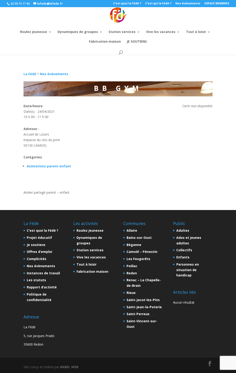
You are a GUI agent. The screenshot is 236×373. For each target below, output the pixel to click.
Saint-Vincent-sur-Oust (142, 324)
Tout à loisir (196, 32)
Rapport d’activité (42, 287)
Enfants (182, 257)
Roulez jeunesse (33, 32)
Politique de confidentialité (39, 297)
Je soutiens (36, 245)
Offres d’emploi (39, 251)
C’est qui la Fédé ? (158, 3)
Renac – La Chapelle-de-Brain (144, 283)
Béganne (134, 245)
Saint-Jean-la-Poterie (144, 307)
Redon (132, 273)
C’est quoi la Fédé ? (127, 3)
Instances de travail (43, 273)
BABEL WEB (69, 367)
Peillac (132, 266)
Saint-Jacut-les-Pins (143, 300)
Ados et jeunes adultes (188, 240)
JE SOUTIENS (137, 42)
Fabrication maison (105, 42)
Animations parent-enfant (49, 166)
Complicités (36, 259)
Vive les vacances (160, 32)
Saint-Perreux (138, 314)
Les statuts (36, 280)
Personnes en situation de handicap (187, 270)
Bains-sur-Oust (139, 237)
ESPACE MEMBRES (216, 3)
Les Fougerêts (138, 259)
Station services (122, 32)
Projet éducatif (39, 237)
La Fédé (30, 74)
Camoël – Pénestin (142, 251)
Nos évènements (187, 3)
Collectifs (184, 250)
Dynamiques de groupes (78, 32)
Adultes (182, 230)
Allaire (132, 230)
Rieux (131, 292)
